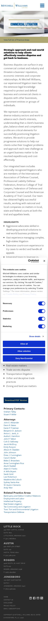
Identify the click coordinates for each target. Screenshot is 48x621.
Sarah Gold (8, 474)
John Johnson (10, 452)
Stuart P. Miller (10, 414)
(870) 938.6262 (10, 589)
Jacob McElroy (10, 444)
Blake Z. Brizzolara (11, 460)
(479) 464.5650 (10, 572)
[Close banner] (44, 261)
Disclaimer (8, 603)
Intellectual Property (12, 501)
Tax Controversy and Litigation (17, 506)
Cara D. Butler (10, 457)
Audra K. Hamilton (12, 436)
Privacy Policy (10, 606)
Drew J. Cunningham (13, 455)
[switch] (41, 311)
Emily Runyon (10, 446)
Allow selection (24, 351)
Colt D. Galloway (11, 441)
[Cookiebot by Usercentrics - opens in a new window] (29, 261)
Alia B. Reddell (10, 465)
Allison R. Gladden (11, 449)
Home (6, 597)
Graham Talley (10, 411)
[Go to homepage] (14, 8)
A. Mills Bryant (10, 471)
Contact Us (8, 600)
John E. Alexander (11, 422)
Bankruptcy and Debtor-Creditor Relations (22, 495)
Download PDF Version (16, 400)
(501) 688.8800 (10, 539)
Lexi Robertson (10, 476)
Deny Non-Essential (24, 358)
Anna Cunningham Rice (14, 463)
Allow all (24, 344)
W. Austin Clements (12, 484)
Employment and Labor (14, 498)
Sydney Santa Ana (11, 482)
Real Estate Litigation (13, 503)
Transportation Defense (14, 512)
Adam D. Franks (10, 468)
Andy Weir (8, 487)
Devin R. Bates (10, 425)
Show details (34, 336)
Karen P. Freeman (11, 427)
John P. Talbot (10, 438)
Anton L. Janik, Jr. (11, 433)
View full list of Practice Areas (16, 39)
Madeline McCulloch (13, 479)
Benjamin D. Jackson (13, 430)
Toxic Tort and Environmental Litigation (21, 509)
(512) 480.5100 (10, 555)
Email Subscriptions (12, 609)
